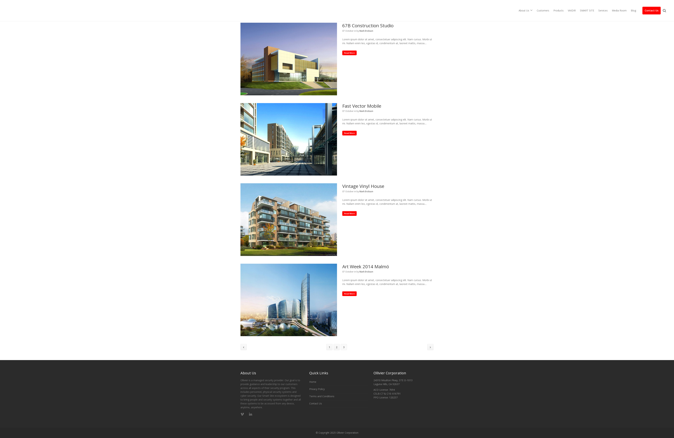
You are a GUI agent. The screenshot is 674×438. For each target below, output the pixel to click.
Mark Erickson (366, 30)
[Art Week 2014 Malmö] (288, 300)
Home (312, 381)
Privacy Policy (317, 389)
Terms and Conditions (321, 396)
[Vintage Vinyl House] (288, 219)
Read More (349, 53)
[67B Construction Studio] (288, 59)
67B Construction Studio (368, 25)
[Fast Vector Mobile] (288, 139)
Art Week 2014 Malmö (365, 266)
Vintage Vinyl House (363, 186)
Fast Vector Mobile (361, 106)
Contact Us (651, 10)
